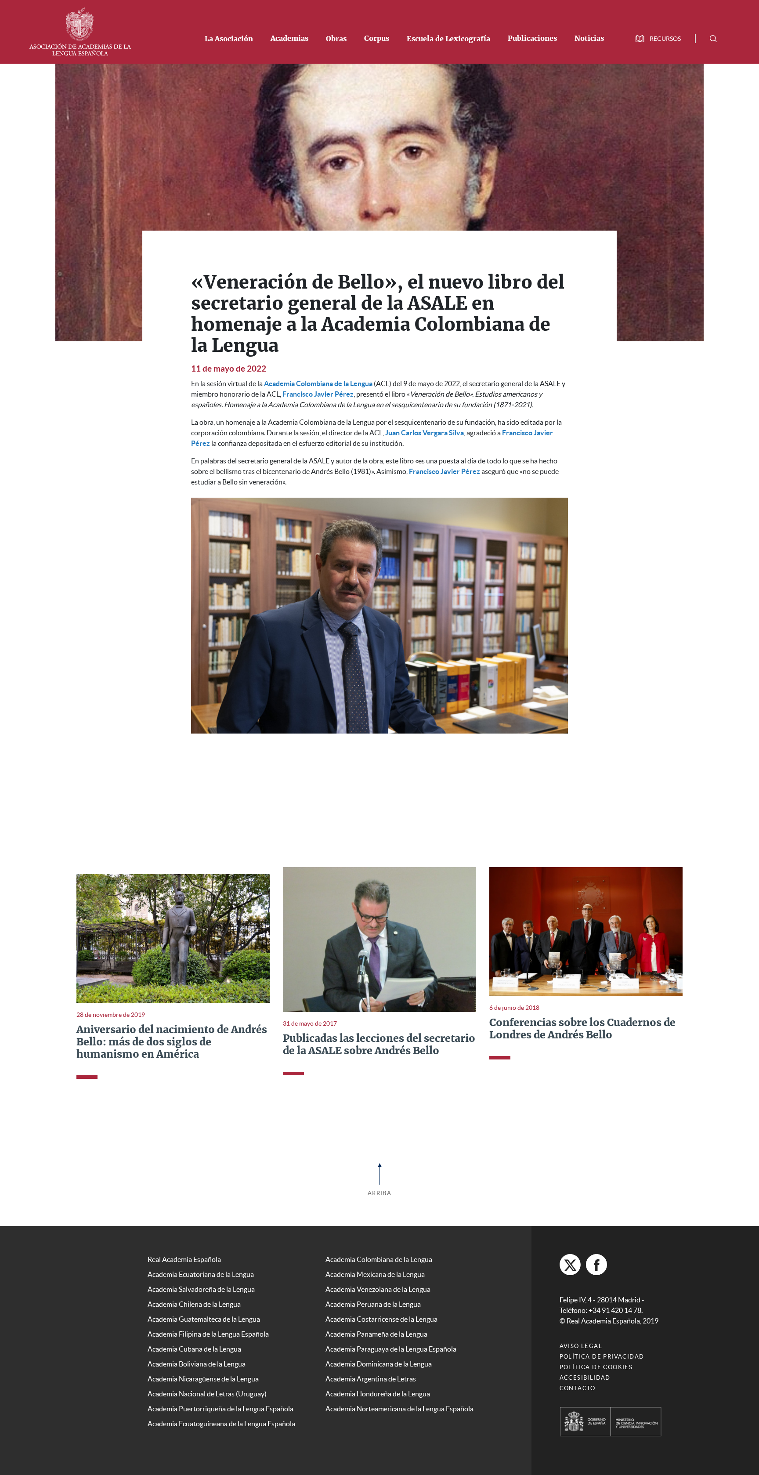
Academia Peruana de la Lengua (373, 1304)
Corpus (376, 38)
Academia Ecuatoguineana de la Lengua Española (221, 1424)
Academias (289, 38)
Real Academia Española (184, 1259)
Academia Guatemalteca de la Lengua (204, 1319)
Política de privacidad (602, 1356)
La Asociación (229, 39)
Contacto (578, 1388)
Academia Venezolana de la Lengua (377, 1289)
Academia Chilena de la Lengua (194, 1304)
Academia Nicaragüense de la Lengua (203, 1379)
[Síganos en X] (570, 1264)
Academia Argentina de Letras (370, 1379)
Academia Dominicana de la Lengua (378, 1364)
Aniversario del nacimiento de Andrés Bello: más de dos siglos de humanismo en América (171, 1042)
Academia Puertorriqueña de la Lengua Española (220, 1409)
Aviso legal (581, 1346)
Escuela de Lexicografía (448, 39)
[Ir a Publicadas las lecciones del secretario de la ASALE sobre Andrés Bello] (379, 939)
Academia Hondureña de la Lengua (377, 1394)
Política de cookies (596, 1367)
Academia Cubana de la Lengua (194, 1349)
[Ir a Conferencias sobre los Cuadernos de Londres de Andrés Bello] (586, 931)
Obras (336, 39)
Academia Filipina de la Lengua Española (208, 1334)
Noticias (589, 38)
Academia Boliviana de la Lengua (197, 1364)
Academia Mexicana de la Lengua (375, 1274)
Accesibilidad (585, 1377)
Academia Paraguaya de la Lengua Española (390, 1349)
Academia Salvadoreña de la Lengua (201, 1289)
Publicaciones (532, 38)
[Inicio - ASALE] (80, 31)
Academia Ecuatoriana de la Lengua (201, 1274)
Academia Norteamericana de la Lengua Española (399, 1409)
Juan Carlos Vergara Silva (424, 433)
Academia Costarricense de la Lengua (381, 1319)
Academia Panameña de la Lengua (376, 1334)
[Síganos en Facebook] (596, 1264)
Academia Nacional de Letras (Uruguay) (207, 1394)
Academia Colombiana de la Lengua (318, 383)
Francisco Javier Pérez (318, 394)
